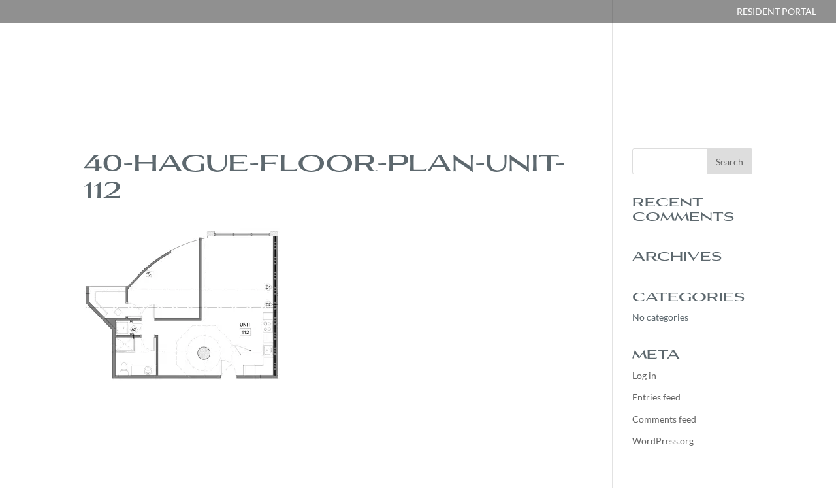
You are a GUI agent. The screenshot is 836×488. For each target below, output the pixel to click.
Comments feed (664, 419)
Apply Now (621, 67)
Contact (689, 67)
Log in (644, 375)
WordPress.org (663, 440)
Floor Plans (399, 67)
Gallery (469, 67)
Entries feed (656, 396)
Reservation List (772, 67)
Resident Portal (776, 12)
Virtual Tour (542, 67)
